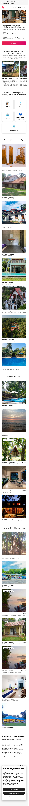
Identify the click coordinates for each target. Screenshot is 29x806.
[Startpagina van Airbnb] (3, 7)
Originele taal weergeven (8, 3)
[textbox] (8, 39)
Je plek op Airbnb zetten (19, 7)
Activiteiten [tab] (18, 739)
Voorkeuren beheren (14, 796)
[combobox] (14, 34)
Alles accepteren (14, 789)
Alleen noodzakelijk (14, 793)
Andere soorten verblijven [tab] (8, 739)
